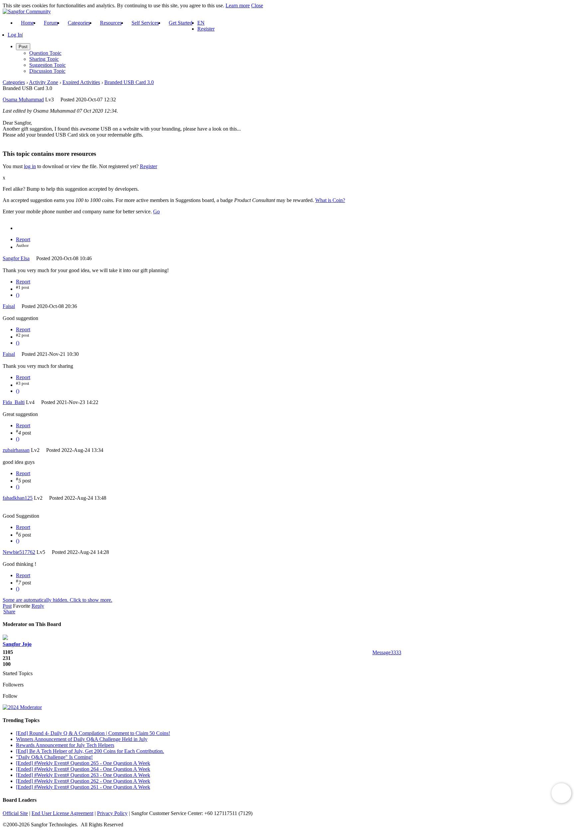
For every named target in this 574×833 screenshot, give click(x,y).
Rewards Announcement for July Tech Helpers (65, 745)
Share (9, 611)
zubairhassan (16, 450)
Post (7, 606)
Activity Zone (43, 82)
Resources (111, 23)
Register (206, 29)
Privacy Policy (112, 813)
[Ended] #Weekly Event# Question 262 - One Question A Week (83, 781)
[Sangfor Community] (27, 11)
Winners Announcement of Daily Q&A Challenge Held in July (81, 739)
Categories (79, 23)
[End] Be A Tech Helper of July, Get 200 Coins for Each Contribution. (90, 751)
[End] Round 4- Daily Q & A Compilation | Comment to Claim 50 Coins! (93, 733)
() (17, 295)
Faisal (9, 306)
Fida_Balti (14, 402)
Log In (15, 35)
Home (27, 23)
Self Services (145, 23)
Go (156, 211)
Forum (51, 23)
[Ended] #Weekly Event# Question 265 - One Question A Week (83, 763)
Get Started (180, 23)
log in (30, 166)
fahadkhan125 (18, 498)
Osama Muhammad (23, 99)
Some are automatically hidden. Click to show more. (57, 600)
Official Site (15, 813)
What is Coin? (330, 200)
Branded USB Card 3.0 (129, 82)
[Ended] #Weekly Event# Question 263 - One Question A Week (83, 775)
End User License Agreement (62, 813)
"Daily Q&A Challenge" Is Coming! (54, 757)
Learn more (238, 5)
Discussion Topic (47, 71)
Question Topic (45, 53)
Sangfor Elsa (16, 258)
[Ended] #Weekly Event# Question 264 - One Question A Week (83, 769)
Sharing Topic (44, 59)
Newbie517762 (19, 552)
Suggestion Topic (47, 65)
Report (23, 239)
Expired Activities (81, 82)
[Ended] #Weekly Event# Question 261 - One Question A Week (83, 787)
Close (257, 5)
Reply (38, 606)
